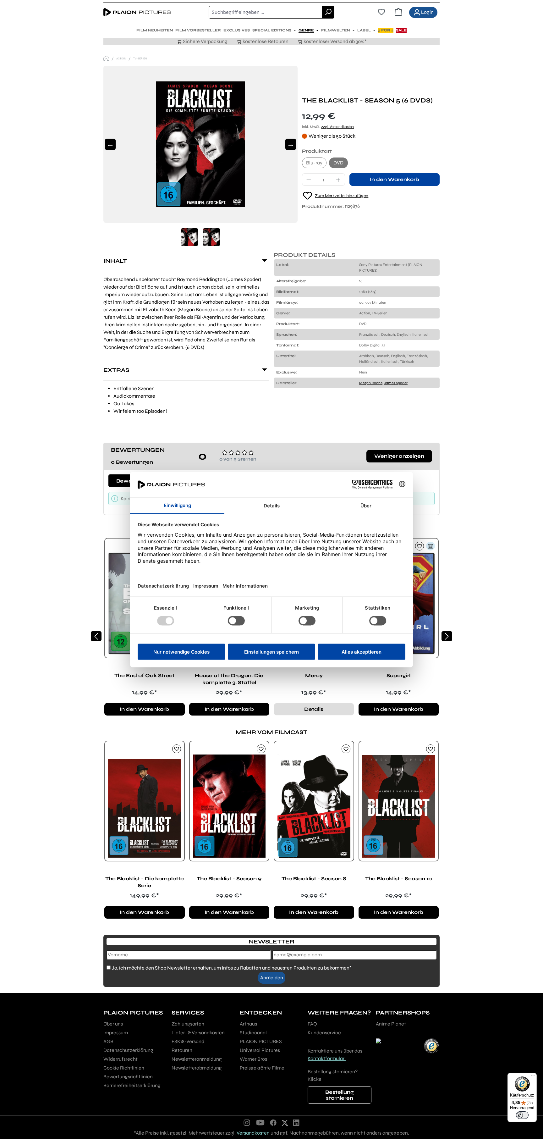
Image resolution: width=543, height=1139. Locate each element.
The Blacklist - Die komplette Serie (144, 882)
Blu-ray (314, 163)
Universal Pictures (260, 1050)
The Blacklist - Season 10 (398, 879)
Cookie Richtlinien (123, 1068)
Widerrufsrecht (120, 1059)
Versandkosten (253, 1133)
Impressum (115, 1033)
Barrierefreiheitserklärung (132, 1085)
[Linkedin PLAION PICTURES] (296, 1122)
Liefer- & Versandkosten (198, 1033)
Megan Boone (370, 383)
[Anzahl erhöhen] (338, 179)
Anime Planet (391, 1024)
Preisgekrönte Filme (262, 1068)
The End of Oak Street (144, 675)
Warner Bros (253, 1059)
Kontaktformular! (327, 1058)
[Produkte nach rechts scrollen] (447, 636)
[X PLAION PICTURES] (285, 1122)
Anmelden (271, 978)
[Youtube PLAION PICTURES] (260, 1122)
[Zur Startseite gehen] (137, 12)
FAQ (312, 1024)
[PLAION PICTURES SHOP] (106, 58)
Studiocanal (253, 1033)
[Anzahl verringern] (308, 179)
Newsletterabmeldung (197, 1068)
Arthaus (248, 1024)
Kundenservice (324, 1033)
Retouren (182, 1050)
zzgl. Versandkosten (337, 126)
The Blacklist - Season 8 (314, 879)
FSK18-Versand (188, 1041)
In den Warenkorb (394, 179)
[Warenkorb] (398, 12)
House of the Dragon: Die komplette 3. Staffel (229, 678)
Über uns (113, 1024)
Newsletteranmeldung (197, 1059)
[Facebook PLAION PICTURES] (273, 1122)
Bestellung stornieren (339, 1095)
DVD (338, 163)
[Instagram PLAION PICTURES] (247, 1122)
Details (313, 709)
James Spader (396, 383)
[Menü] (533, 1077)
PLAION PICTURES (261, 1041)
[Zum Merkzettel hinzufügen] (419, 546)
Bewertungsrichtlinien (128, 1077)
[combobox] (265, 12)
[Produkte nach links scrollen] (96, 636)
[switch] (522, 1115)
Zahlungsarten (188, 1024)
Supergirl (398, 675)
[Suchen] (328, 12)
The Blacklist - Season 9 (229, 879)
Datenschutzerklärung (128, 1050)
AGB (108, 1041)
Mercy (314, 675)
